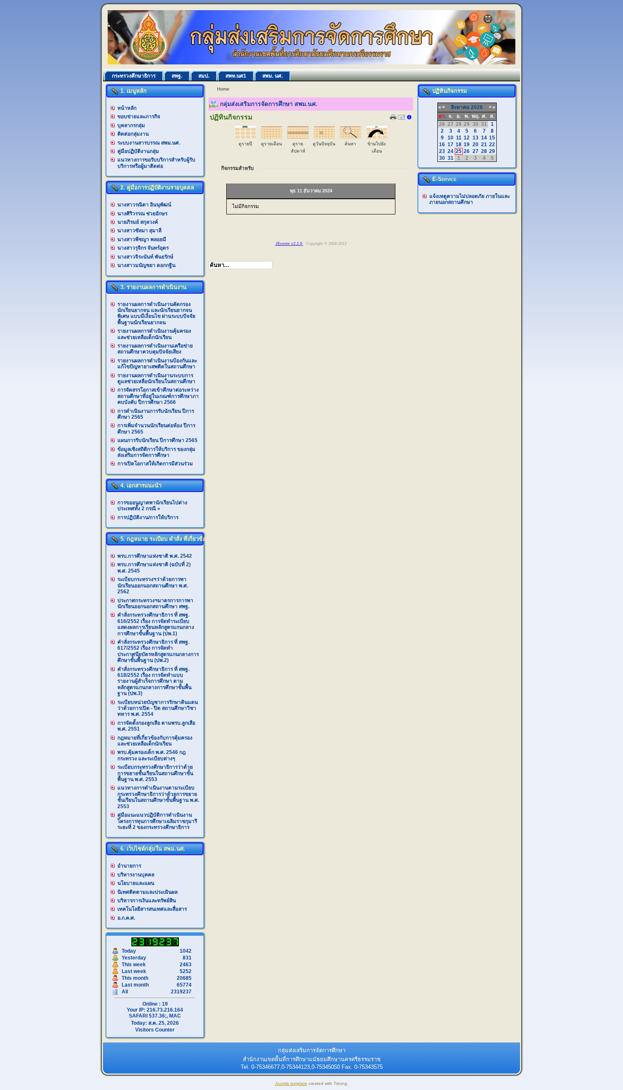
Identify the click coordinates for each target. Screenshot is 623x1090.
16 (442, 144)
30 (442, 158)
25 (459, 151)
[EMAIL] (401, 119)
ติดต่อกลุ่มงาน (133, 134)
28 (484, 151)
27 (475, 151)
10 (450, 138)
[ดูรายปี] (245, 137)
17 (450, 144)
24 (450, 151)
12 (467, 138)
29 (492, 151)
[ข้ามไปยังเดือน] (376, 137)
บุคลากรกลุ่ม (131, 125)
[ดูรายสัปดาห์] (298, 137)
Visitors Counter (155, 1030)
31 (450, 158)
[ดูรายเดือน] (271, 137)
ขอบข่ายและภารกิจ (138, 117)
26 (467, 151)
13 (475, 138)
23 (442, 151)
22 (492, 144)
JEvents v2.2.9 (289, 244)
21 (484, 144)
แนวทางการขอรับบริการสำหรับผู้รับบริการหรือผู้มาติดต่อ (156, 163)
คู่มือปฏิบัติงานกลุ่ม (138, 151)
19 (467, 144)
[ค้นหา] (350, 137)
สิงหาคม (460, 107)
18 (459, 144)
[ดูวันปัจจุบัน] (324, 137)
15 (492, 138)
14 (484, 138)
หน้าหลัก (126, 108)
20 (475, 144)
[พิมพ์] (393, 118)
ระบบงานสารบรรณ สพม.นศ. (148, 143)
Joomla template (291, 1083)
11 (459, 138)
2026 (477, 107)
